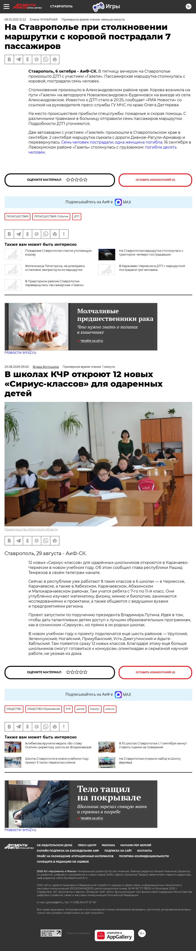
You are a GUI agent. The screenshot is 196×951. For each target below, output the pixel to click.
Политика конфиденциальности (144, 856)
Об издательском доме (54, 845)
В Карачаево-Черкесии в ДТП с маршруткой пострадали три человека (152, 268)
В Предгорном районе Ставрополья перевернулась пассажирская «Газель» (54, 283)
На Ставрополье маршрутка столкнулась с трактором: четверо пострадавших (151, 252)
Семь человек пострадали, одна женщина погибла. (112, 142)
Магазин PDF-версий (135, 845)
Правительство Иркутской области (31, 529)
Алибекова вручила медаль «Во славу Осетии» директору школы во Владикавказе (58, 745)
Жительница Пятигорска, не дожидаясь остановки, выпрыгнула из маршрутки (55, 268)
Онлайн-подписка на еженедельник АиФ (68, 850)
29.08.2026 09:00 (17, 367)
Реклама (108, 845)
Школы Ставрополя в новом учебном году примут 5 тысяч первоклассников (57, 760)
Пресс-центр (87, 845)
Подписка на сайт (118, 850)
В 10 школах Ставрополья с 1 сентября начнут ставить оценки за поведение (153, 745)
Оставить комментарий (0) (155, 180)
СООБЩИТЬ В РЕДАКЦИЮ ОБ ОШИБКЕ (63, 861)
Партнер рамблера (78, 933)
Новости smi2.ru (20, 352)
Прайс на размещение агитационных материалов (75, 856)
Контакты (144, 850)
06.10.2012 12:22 (15, 19)
